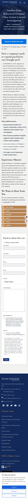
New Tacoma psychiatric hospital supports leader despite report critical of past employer (14, 138)
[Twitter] (11, 405)
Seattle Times (16, 46)
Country (5, 278)
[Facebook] (3, 405)
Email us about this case (14, 41)
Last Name (6, 253)
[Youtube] (15, 405)
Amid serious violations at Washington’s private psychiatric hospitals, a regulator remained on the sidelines (13, 146)
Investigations (16, 24)
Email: (5, 270)
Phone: (5, 262)
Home (8, 24)
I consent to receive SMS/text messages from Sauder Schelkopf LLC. (15, 333)
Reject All (14, 495)
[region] (14, 485)
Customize (14, 491)
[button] (24, 2)
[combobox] (14, 282)
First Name (6, 245)
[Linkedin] (7, 405)
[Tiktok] (19, 405)
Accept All (14, 487)
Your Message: (7, 287)
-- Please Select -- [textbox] (8, 282)
